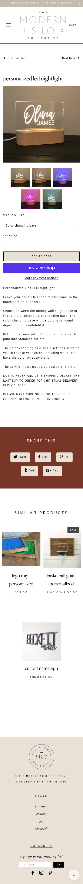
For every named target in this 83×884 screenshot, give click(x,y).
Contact (41, 813)
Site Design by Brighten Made (41, 781)
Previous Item (16, 58)
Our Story (41, 806)
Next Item (69, 58)
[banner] (43, 25)
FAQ (41, 821)
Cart (73, 25)
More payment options (41, 278)
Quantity (9, 235)
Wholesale (41, 828)
